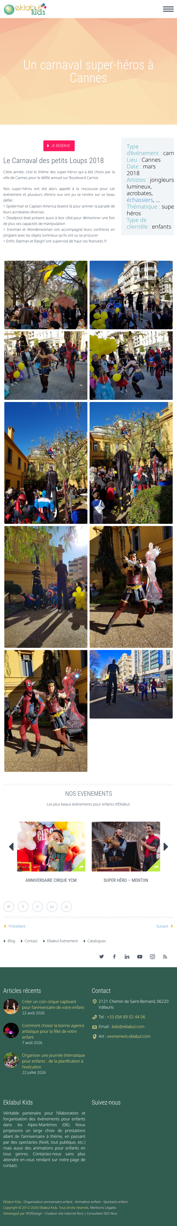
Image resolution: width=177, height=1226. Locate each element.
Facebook (23, 906)
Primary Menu (168, 9)
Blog (11, 940)
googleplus (139, 956)
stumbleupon (152, 956)
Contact (31, 940)
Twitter (8, 906)
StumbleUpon (66, 906)
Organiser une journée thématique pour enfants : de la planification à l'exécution (53, 1061)
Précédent (17, 926)
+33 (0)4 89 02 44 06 (126, 1017)
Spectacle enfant (115, 1201)
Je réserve (60, 145)
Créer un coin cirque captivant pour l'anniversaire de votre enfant (53, 1004)
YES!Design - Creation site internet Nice (54, 1213)
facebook (114, 956)
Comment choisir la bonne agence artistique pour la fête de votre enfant (53, 1031)
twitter (101, 956)
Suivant (162, 926)
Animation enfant (88, 1201)
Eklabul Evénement (62, 940)
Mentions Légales (103, 1207)
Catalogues (96, 940)
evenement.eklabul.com (128, 1036)
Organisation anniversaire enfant (48, 1201)
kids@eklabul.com (128, 1026)
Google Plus (37, 906)
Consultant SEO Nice (102, 1213)
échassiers (140, 200)
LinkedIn (52, 906)
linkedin (127, 956)
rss (165, 956)
